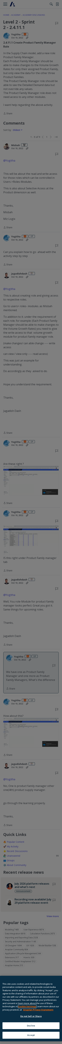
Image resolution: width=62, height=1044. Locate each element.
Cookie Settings (27, 1006)
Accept (31, 1035)
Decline (31, 1025)
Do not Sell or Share (31, 1016)
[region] (31, 1008)
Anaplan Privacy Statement (38, 1009)
